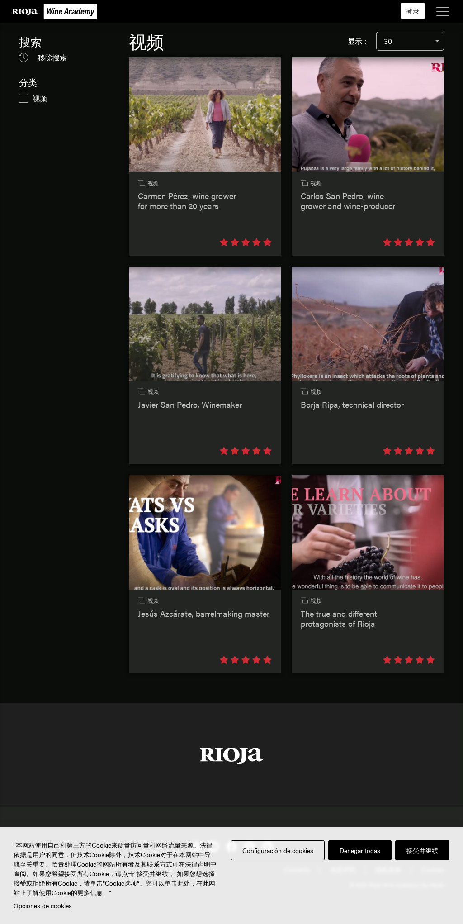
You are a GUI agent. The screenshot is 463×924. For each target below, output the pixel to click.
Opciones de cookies (43, 905)
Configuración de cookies (277, 850)
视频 (40, 98)
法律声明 (197, 863)
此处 (183, 882)
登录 (412, 10)
